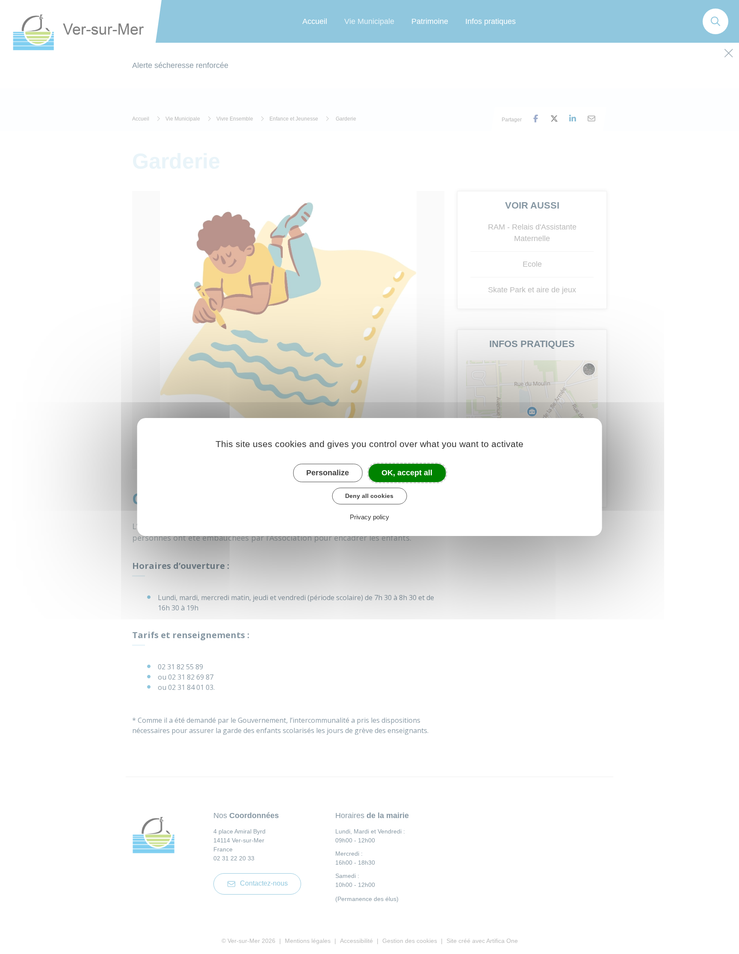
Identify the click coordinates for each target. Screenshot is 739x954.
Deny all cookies (369, 495)
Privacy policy (369, 517)
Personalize (327, 472)
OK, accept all (406, 472)
